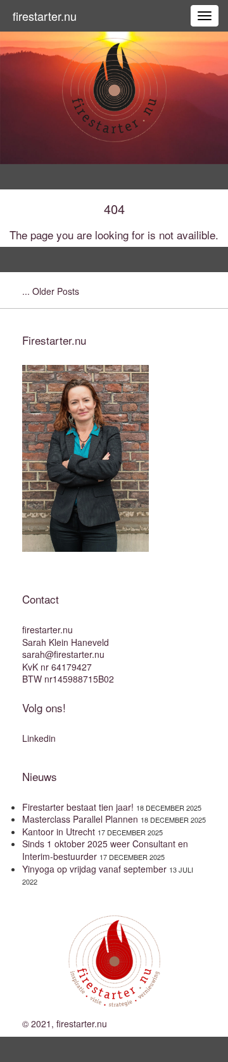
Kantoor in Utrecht (58, 831)
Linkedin (39, 738)
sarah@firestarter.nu (63, 654)
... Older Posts (50, 291)
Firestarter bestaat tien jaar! (78, 807)
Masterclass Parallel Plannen (80, 819)
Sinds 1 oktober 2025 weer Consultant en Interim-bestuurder (105, 849)
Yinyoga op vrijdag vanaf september (94, 868)
